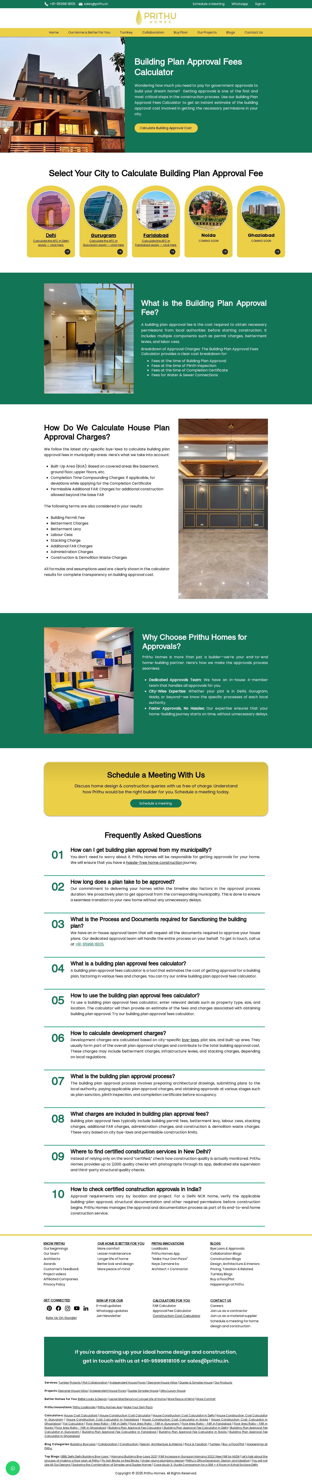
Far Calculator (73, 1424)
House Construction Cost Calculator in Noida (175, 1419)
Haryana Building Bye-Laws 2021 (134, 1456)
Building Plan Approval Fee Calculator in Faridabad (119, 1432)
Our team (52, 1253)
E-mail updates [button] (108, 1305)
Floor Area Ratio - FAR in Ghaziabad (80, 1428)
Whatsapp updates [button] (112, 1311)
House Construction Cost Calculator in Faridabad (102, 1419)
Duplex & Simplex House (195, 1382)
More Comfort (205, 1399)
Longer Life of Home (152, 1399)
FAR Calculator (164, 1305)
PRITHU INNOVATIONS (168, 1243)
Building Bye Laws (83, 1444)
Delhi (51, 235)
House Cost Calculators (81, 1415)
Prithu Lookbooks (84, 1407)
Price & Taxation (196, 1444)
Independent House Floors (128, 1382)
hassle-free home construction (154, 862)
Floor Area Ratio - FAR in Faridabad (206, 1424)
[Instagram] (67, 1308)
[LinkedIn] (85, 1308)
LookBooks (160, 1248)
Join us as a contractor (228, 1311)
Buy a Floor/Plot (233, 1444)
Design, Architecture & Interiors (161, 1444)
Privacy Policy (54, 1284)
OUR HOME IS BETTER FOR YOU (121, 1243)
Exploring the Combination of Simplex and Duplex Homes (112, 1465)
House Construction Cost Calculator (125, 1415)
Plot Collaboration (95, 1382)
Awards (50, 1264)
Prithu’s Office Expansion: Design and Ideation (218, 1461)
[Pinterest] (49, 1308)
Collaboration (107, 1444)
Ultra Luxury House (172, 1391)
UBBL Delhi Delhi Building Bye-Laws (85, 1456)
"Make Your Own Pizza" (170, 1258)
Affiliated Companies (61, 1279)
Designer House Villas (162, 1382)
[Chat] (13, 1468)
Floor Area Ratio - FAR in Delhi (106, 1424)
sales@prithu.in (207, 1360)
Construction (129, 1444)
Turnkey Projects (69, 1382)
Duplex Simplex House (143, 1391)
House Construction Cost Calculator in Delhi (183, 1415)
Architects (52, 1258)
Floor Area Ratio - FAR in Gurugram (154, 1424)
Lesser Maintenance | (123, 1399)
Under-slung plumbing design (162, 1461)
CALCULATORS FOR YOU (171, 1300)
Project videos (55, 1274)
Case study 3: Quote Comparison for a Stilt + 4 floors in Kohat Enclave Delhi (206, 1465)
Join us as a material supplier (233, 1316)
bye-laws (190, 1039)
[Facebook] (58, 1308)
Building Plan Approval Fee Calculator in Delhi (196, 1428)
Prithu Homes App (166, 1253)
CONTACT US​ (220, 1300)
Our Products (223, 1382)
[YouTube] (76, 1308)
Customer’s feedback (61, 1269)
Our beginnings (56, 1248)
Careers (217, 1305)
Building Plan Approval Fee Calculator (135, 1428)
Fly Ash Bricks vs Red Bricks (121, 1461)
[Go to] (67, 252)
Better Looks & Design (92, 1399)
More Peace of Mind (181, 1399)
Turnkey (214, 1444)
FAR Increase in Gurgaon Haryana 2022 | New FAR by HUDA (199, 1456)
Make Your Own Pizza (138, 1407)
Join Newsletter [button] (108, 1316)
